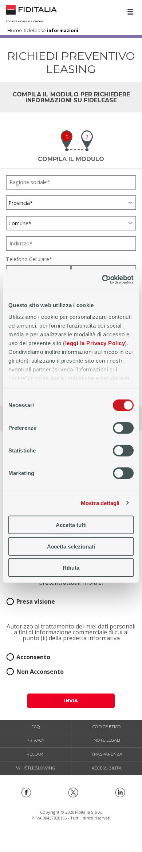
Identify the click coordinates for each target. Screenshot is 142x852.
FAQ (35, 726)
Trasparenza (106, 754)
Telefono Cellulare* (29, 259)
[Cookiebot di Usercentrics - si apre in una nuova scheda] (102, 279)
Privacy (35, 740)
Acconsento (33, 657)
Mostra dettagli (100, 503)
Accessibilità (107, 768)
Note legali (107, 740)
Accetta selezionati (71, 546)
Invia (71, 700)
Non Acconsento (40, 672)
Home (31, 12)
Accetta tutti (71, 525)
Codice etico (106, 726)
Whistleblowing (35, 768)
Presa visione (35, 601)
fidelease (35, 30)
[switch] (123, 428)
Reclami (35, 754)
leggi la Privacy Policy (95, 343)
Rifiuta (71, 568)
